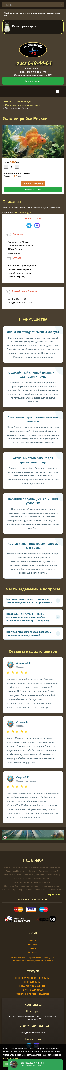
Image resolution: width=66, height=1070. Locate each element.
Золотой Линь (40, 889)
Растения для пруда (32, 989)
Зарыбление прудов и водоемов (32, 993)
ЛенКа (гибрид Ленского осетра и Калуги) (41, 874)
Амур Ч (21, 889)
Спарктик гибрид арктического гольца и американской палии (31, 885)
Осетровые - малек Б (48, 871)
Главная (6, 101)
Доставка (32, 943)
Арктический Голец (23, 878)
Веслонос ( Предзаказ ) (16, 871)
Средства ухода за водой (32, 985)
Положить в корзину (33, 183)
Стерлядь (33, 871)
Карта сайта (54, 894)
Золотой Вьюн (54, 889)
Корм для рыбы (32, 981)
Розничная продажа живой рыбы (22, 104)
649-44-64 (33, 63)
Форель (6, 867)
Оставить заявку (33, 80)
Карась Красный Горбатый (36, 867)
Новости (32, 947)
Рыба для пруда (23, 101)
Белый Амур (55, 867)
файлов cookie (11, 1058)
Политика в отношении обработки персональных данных (32, 957)
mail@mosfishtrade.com (20, 302)
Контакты (32, 951)
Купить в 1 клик (33, 189)
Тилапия (29, 889)
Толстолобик (17, 867)
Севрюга (6, 889)
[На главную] (33, 47)
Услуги (32, 939)
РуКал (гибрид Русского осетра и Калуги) (31, 882)
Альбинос (16, 874)
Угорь (14, 889)
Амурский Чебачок (41, 878)
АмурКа (7, 874)
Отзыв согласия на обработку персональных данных (32, 961)
